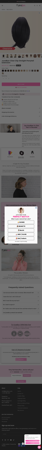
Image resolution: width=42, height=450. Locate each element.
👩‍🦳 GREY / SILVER (21, 234)
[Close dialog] (36, 208)
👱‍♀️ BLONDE (21, 222)
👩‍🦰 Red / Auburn (21, 238)
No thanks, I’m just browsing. (21, 241)
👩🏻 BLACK (21, 230)
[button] (39, 447)
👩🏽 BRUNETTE (21, 226)
